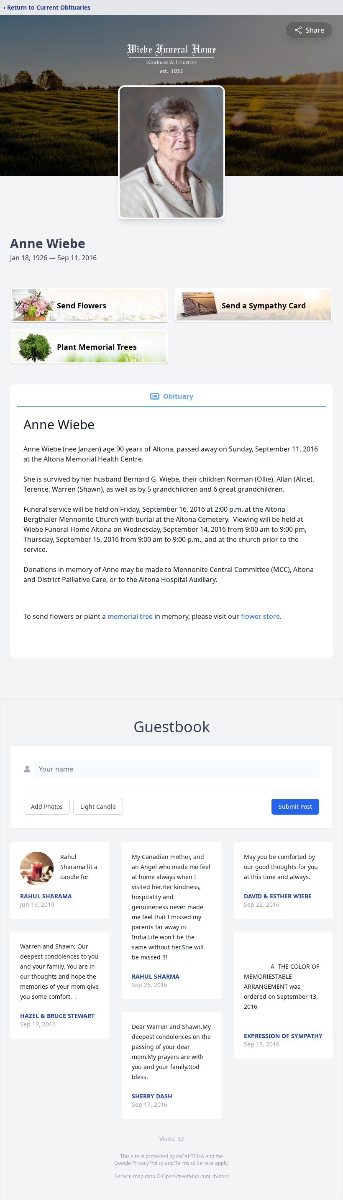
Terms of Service (194, 1163)
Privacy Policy (148, 1163)
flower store (260, 616)
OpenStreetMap (180, 1176)
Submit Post (295, 806)
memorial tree (130, 616)
